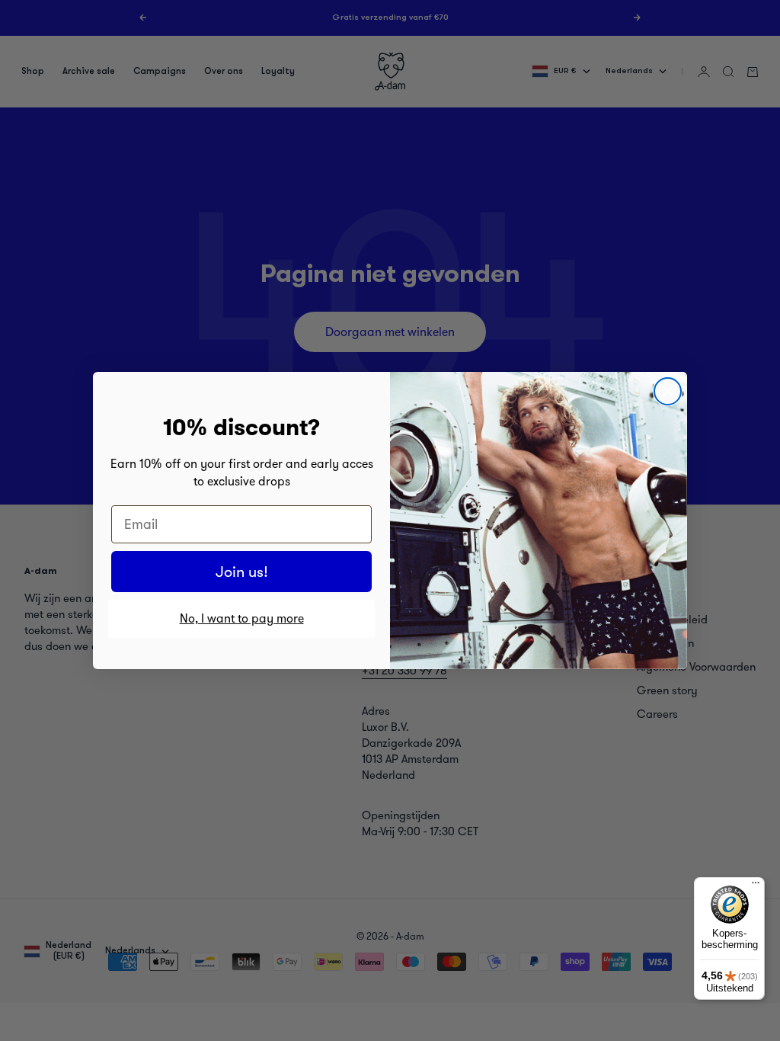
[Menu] (755, 886)
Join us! (242, 571)
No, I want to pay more (242, 618)
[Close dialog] (667, 391)
